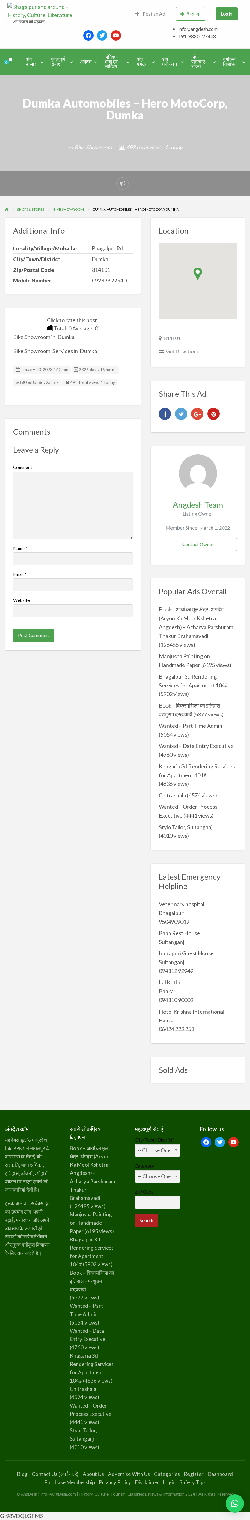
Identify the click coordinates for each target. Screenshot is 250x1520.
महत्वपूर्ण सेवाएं (58, 61)
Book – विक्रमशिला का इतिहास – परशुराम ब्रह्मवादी (92, 1281)
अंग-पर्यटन (142, 61)
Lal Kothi (169, 982)
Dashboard (220, 1474)
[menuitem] (150, 13)
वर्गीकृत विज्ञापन (230, 61)
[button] (235, 1503)
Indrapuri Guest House (186, 953)
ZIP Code (144, 1191)
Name (20, 548)
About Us (93, 1474)
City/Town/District (155, 1140)
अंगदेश (85, 61)
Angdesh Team (198, 504)
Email (20, 574)
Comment (22, 467)
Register (194, 1474)
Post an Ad (153, 13)
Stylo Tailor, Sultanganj (185, 827)
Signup (194, 13)
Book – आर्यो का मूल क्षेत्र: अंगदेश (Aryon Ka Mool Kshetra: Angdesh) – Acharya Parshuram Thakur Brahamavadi (92, 1173)
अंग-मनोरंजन (169, 61)
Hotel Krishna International (191, 1011)
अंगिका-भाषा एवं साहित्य (111, 61)
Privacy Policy (115, 1482)
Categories (167, 1474)
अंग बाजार (31, 61)
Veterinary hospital (181, 904)
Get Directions (182, 351)
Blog (22, 1474)
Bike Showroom (93, 147)
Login (226, 13)
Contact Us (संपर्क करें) (55, 1474)
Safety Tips (193, 1482)
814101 (172, 338)
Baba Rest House (179, 933)
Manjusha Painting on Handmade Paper (91, 1222)
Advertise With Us (129, 1474)
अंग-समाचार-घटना (199, 61)
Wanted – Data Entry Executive (196, 745)
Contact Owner (198, 544)
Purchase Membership (69, 1482)
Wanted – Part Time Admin (190, 725)
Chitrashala (172, 795)
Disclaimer (147, 1482)
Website (21, 600)
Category (145, 1165)
